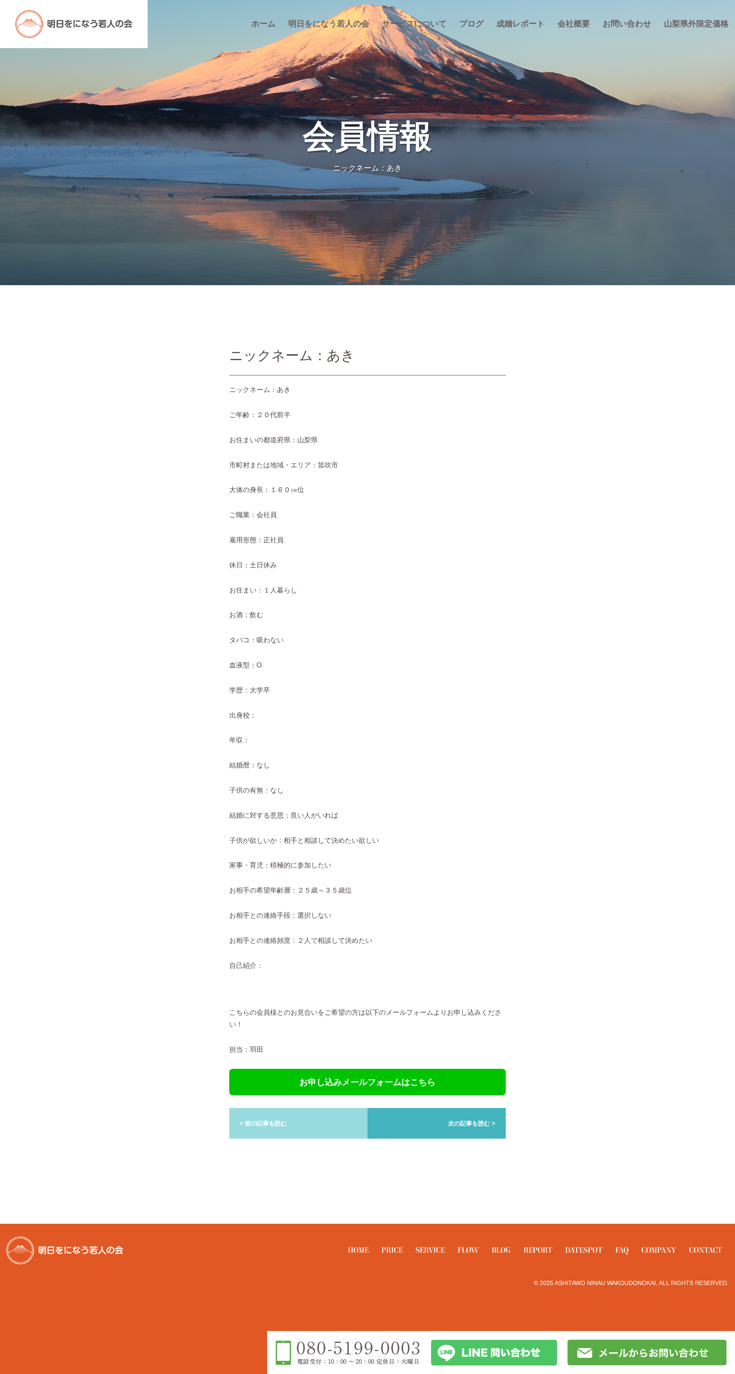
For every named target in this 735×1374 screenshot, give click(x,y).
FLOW (468, 1250)
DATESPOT (584, 1250)
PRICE (392, 1250)
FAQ (622, 1250)
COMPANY (658, 1250)
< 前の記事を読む (263, 1123)
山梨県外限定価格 (696, 23)
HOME (358, 1250)
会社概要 (574, 23)
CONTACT (705, 1250)
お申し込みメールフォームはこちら (367, 1082)
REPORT (538, 1250)
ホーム (263, 23)
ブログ (471, 23)
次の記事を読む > (471, 1123)
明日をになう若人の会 (328, 23)
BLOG (501, 1250)
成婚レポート (520, 23)
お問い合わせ (627, 23)
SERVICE (430, 1250)
